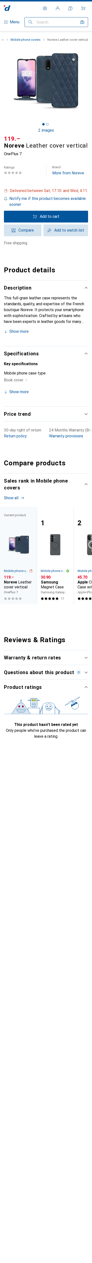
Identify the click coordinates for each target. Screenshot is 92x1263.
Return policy (15, 436)
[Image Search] (82, 22)
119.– (12, 138)
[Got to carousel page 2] (47, 124)
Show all (11, 498)
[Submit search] (30, 22)
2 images (46, 130)
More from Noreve (68, 170)
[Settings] (45, 8)
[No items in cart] (83, 8)
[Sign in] (58, 8)
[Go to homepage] (7, 8)
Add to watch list (69, 230)
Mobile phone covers (25, 40)
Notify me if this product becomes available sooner (47, 201)
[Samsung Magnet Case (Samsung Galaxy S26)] (55, 555)
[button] (46, 191)
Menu (14, 22)
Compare (26, 230)
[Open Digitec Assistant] (70, 8)
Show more (19, 331)
